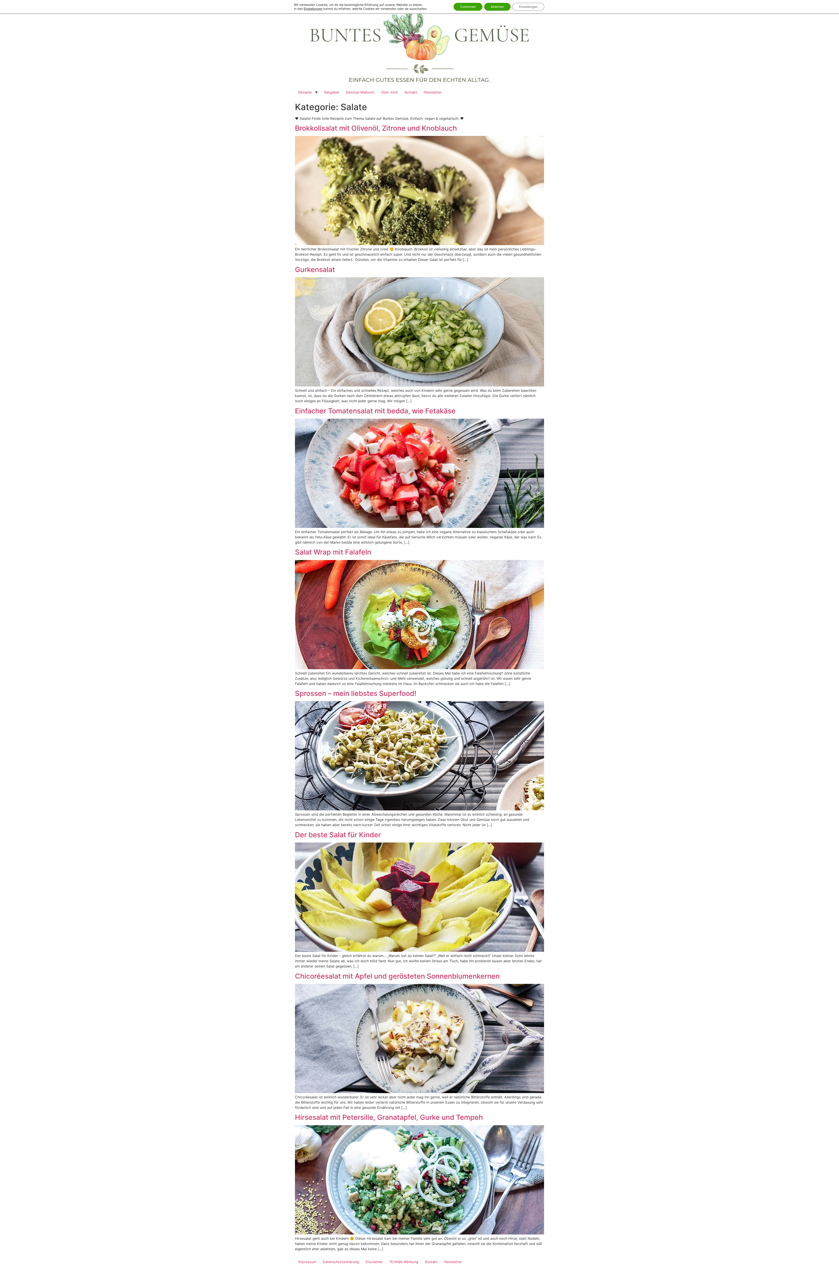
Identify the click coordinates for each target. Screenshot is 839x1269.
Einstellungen (313, 8)
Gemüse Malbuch (360, 92)
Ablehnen (497, 7)
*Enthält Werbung (403, 1262)
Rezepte (305, 92)
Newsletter (433, 92)
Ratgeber (331, 92)
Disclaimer (374, 1262)
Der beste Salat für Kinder (338, 834)
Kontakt (410, 92)
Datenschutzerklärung (341, 1262)
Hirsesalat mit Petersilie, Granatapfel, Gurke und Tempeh (389, 1117)
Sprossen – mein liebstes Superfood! (355, 693)
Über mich (389, 92)
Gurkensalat (315, 269)
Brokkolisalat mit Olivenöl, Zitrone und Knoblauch (376, 128)
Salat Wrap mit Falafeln (333, 552)
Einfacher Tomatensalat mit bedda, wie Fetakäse (375, 411)
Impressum (307, 1262)
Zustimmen (468, 7)
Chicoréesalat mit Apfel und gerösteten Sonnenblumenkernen (397, 976)
